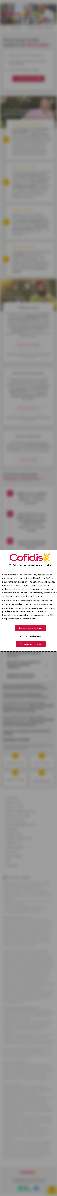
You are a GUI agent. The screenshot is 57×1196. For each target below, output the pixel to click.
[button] (31, 628)
